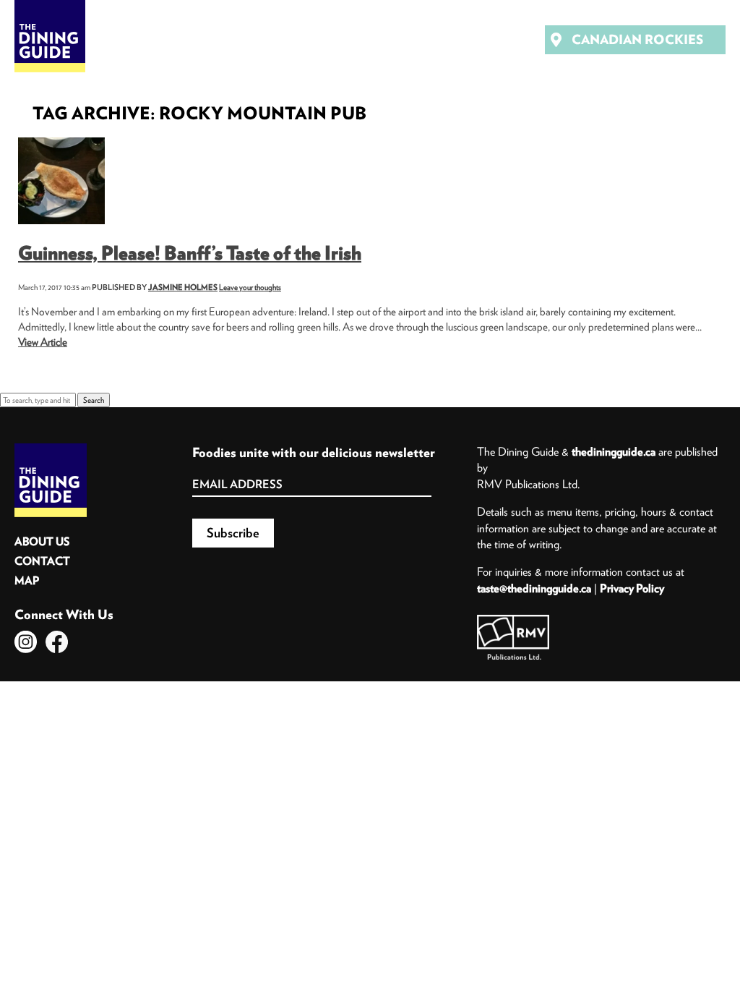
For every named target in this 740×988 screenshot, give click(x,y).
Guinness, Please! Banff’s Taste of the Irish (189, 253)
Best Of (332, 39)
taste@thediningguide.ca (534, 588)
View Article (42, 342)
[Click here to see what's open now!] (434, 39)
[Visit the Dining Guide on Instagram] (25, 642)
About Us (41, 541)
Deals (266, 39)
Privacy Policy (632, 588)
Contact (42, 561)
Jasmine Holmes (183, 287)
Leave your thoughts (250, 287)
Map (26, 580)
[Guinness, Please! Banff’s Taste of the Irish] (61, 142)
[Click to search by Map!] (515, 39)
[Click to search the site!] (474, 39)
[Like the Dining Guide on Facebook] (57, 642)
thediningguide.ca (613, 451)
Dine (151, 39)
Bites (207, 39)
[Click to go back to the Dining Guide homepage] (50, 448)
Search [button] (93, 400)
